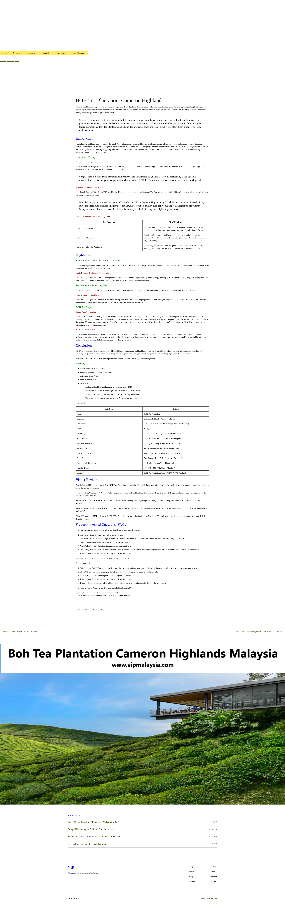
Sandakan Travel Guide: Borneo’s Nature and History (94, 836)
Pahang (101, 609)
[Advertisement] (67, 28)
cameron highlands (13, 61)
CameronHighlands (83, 609)
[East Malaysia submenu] (87, 53)
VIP (71, 867)
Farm (93, 609)
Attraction (3, 61)
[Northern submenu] (23, 53)
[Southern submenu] (38, 53)
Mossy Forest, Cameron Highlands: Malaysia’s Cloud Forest (258, 632)
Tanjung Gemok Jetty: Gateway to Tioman (20, 632)
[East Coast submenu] (68, 53)
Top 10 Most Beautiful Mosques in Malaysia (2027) (93, 822)
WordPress (214, 898)
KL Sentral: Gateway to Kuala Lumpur (87, 844)
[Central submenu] (52, 53)
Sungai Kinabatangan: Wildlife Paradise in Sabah (92, 829)
